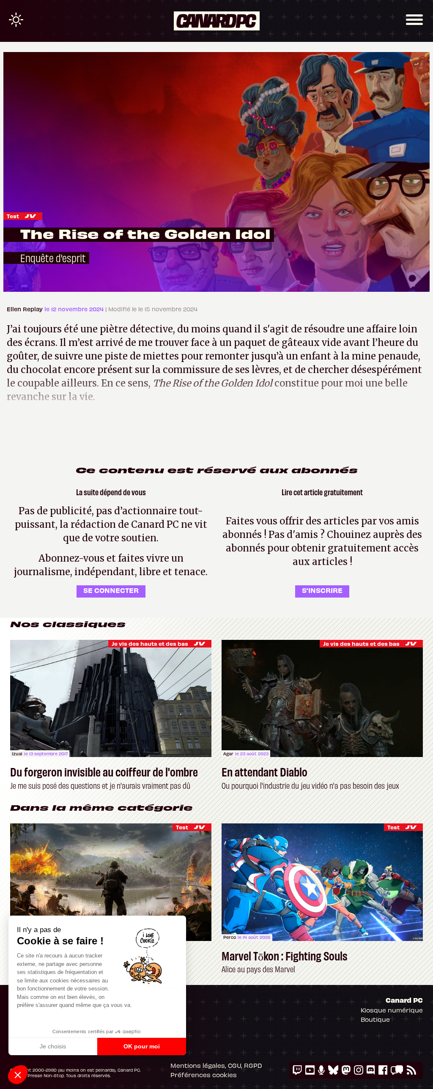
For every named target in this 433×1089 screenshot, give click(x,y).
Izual (17, 753)
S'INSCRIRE (322, 590)
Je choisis (53, 1046)
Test (13, 215)
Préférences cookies (203, 1074)
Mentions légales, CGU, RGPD (216, 1065)
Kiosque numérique (392, 1010)
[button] (18, 1074)
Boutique (375, 1019)
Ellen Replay (25, 309)
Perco (229, 937)
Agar (228, 753)
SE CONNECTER (111, 590)
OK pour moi (141, 1046)
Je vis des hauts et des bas (150, 643)
